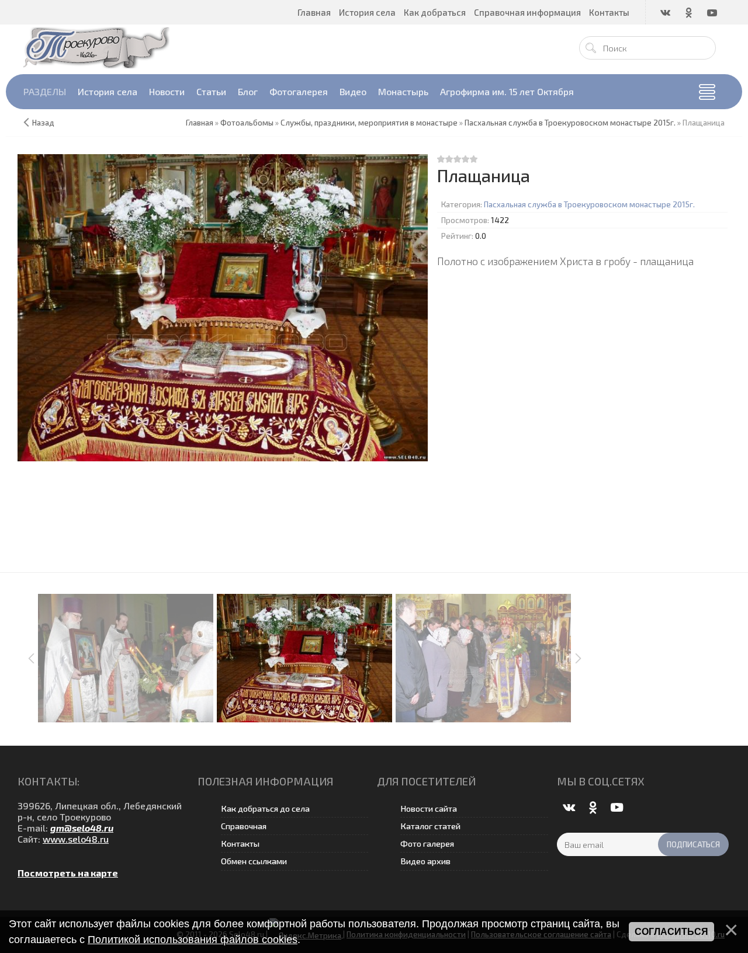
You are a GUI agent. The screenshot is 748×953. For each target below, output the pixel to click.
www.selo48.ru (76, 838)
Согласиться (671, 932)
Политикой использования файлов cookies (192, 939)
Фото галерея (427, 843)
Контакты (240, 843)
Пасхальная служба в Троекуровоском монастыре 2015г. (589, 204)
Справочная (243, 826)
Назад (43, 122)
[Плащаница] (223, 307)
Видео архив (425, 861)
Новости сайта (428, 808)
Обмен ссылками (254, 861)
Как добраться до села (265, 808)
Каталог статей (430, 826)
